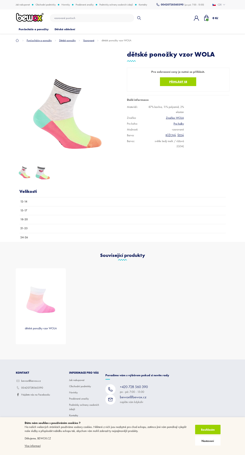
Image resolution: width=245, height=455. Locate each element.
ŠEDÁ (180, 135)
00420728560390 (32, 387)
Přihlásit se (178, 82)
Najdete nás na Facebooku (35, 394)
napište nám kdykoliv (133, 399)
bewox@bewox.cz (31, 380)
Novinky (65, 4)
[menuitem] (34, 29)
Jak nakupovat (23, 4)
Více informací (33, 446)
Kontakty (143, 4)
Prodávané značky (85, 4)
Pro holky (179, 123)
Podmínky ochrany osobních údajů (116, 4)
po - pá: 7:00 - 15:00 (134, 389)
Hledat (139, 18)
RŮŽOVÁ (171, 135)
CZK (220, 4)
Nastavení (207, 441)
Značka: (175, 118)
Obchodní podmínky (46, 4)
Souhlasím (208, 429)
